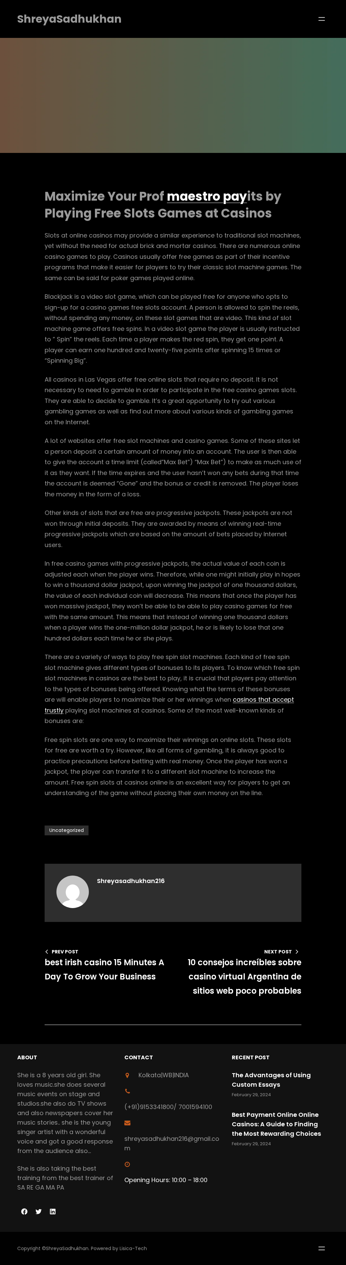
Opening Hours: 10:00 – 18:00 (165, 1180)
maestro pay (207, 196)
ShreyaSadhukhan (69, 18)
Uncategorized (66, 830)
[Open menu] (322, 19)
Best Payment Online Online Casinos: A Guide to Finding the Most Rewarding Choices (276, 1124)
